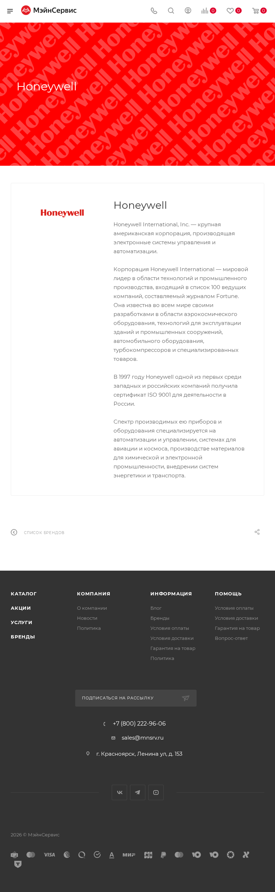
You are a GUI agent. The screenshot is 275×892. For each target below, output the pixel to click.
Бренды (23, 636)
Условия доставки (172, 638)
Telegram (137, 792)
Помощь (228, 593)
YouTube (156, 792)
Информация (171, 593)
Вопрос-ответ (231, 638)
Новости (87, 618)
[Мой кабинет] (188, 11)
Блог (155, 608)
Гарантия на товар (173, 648)
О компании (92, 608)
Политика (89, 628)
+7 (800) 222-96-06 (139, 724)
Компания (93, 593)
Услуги (22, 622)
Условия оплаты (169, 628)
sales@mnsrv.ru (143, 737)
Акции (21, 608)
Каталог (24, 593)
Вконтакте (119, 792)
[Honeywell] (62, 213)
